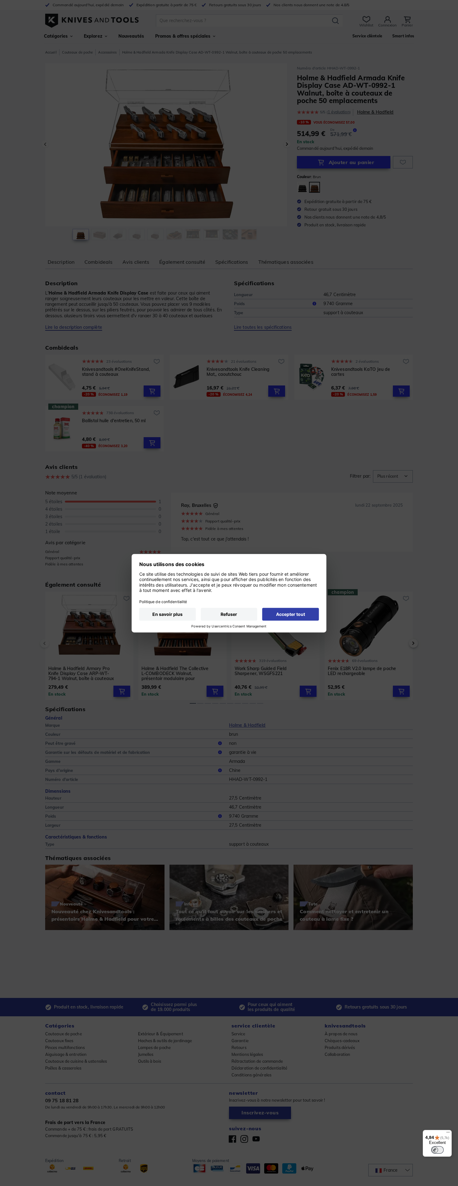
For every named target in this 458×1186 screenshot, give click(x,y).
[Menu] (448, 1133)
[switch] (437, 1150)
